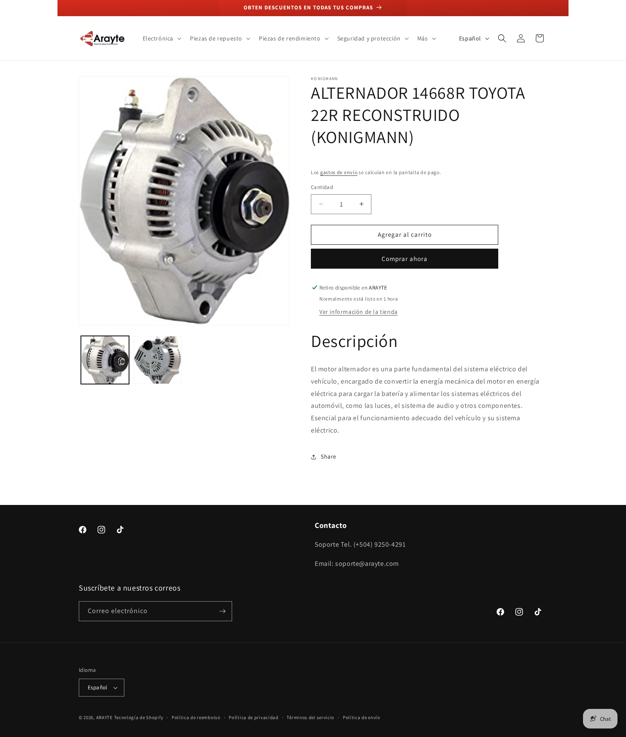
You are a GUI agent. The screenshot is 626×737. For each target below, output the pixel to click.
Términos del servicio (310, 717)
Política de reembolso (196, 717)
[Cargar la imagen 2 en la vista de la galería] (157, 360)
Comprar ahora (405, 259)
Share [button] (328, 456)
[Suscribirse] (222, 611)
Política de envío (361, 717)
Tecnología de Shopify (139, 717)
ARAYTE (104, 717)
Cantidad (322, 187)
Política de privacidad (253, 717)
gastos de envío (339, 172)
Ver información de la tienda (358, 311)
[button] (161, 38)
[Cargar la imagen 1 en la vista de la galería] (105, 360)
